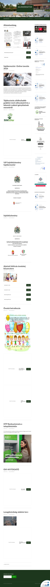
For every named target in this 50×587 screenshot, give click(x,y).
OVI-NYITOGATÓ (11, 469)
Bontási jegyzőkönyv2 (7, 294)
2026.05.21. (6, 109)
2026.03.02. (6, 471)
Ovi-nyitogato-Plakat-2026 (23, 489)
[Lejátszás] (35, 31)
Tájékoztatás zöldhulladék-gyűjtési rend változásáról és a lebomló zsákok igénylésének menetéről (17, 104)
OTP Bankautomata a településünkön (13, 425)
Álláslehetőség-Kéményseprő (8, 52)
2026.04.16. (6, 217)
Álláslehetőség (10, 25)
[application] (40, 29)
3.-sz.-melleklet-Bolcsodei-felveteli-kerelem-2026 (22, 369)
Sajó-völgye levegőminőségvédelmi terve (22, 543)
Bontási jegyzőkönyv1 (7, 299)
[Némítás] (43, 31)
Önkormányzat (6, 18)
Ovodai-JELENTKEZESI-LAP (23, 401)
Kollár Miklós (11, 27)
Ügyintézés (30, 18)
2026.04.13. (6, 310)
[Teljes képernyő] (45, 31)
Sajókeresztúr (25, 7)
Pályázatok (23, 18)
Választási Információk (39, 18)
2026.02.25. (6, 514)
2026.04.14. (6, 270)
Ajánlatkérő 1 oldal (7, 285)
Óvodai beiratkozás (12, 308)
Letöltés (28, 52)
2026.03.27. (6, 428)
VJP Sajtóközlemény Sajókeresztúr (12, 163)
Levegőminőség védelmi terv (16, 512)
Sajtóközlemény (10, 215)
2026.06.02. (6, 70)
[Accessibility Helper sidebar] (49, 1)
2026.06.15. (6, 27)
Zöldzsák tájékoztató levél (23, 140)
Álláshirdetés (6, 57)
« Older (6, 564)
